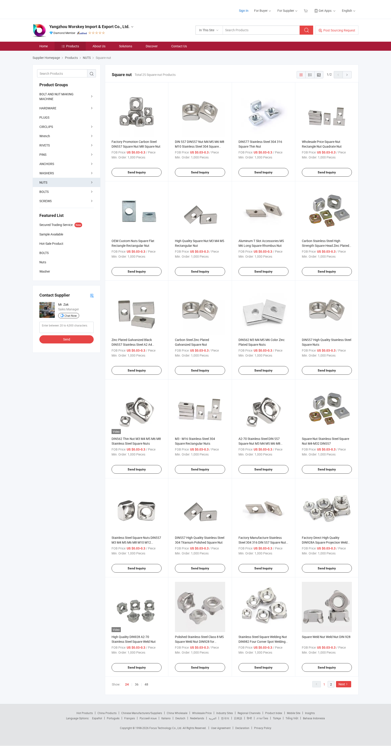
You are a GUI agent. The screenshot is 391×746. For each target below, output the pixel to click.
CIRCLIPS (46, 127)
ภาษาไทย (262, 718)
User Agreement (221, 728)
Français (129, 718)
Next (342, 684)
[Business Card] (92, 295)
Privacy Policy (262, 728)
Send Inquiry (137, 172)
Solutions (125, 46)
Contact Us (179, 46)
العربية (212, 718)
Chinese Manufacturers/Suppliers (141, 713)
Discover (152, 46)
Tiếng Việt (292, 718)
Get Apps (325, 10)
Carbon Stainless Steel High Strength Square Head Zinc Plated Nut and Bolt (325, 245)
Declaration (242, 728)
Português (113, 718)
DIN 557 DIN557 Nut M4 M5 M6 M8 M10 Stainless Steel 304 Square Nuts (199, 146)
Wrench (44, 136)
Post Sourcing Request (339, 30)
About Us (99, 46)
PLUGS (44, 117)
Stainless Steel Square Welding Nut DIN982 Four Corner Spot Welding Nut (262, 641)
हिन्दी (249, 718)
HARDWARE (47, 108)
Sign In (243, 10)
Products (72, 46)
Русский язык (148, 718)
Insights (310, 713)
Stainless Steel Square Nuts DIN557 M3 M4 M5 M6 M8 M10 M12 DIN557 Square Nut (136, 542)
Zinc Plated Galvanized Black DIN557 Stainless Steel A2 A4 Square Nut (132, 344)
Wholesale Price (202, 713)
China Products (107, 713)
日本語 (238, 718)
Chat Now (70, 315)
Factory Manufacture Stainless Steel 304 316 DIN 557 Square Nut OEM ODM (262, 542)
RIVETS (44, 145)
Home (43, 46)
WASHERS (46, 173)
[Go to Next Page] (347, 74)
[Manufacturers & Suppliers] (62, 9)
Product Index (273, 713)
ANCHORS (46, 164)
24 (127, 684)
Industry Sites (224, 713)
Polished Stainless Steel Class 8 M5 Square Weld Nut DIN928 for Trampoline (199, 641)
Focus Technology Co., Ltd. (166, 728)
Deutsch (180, 718)
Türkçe (277, 718)
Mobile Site (293, 713)
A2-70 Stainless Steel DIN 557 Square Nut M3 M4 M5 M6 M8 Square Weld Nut (259, 443)
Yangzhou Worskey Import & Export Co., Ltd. (89, 26)
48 (146, 684)
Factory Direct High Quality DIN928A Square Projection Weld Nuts (325, 542)
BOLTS (44, 191)
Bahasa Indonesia (314, 718)
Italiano (166, 718)
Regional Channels (249, 713)
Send (66, 339)
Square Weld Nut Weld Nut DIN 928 (326, 637)
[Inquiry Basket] (306, 10)
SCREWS (45, 201)
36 (136, 684)
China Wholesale (177, 713)
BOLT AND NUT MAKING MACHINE (56, 96)
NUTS (43, 182)
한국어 (225, 718)
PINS (42, 154)
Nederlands (197, 718)
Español (97, 718)
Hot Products (84, 713)
